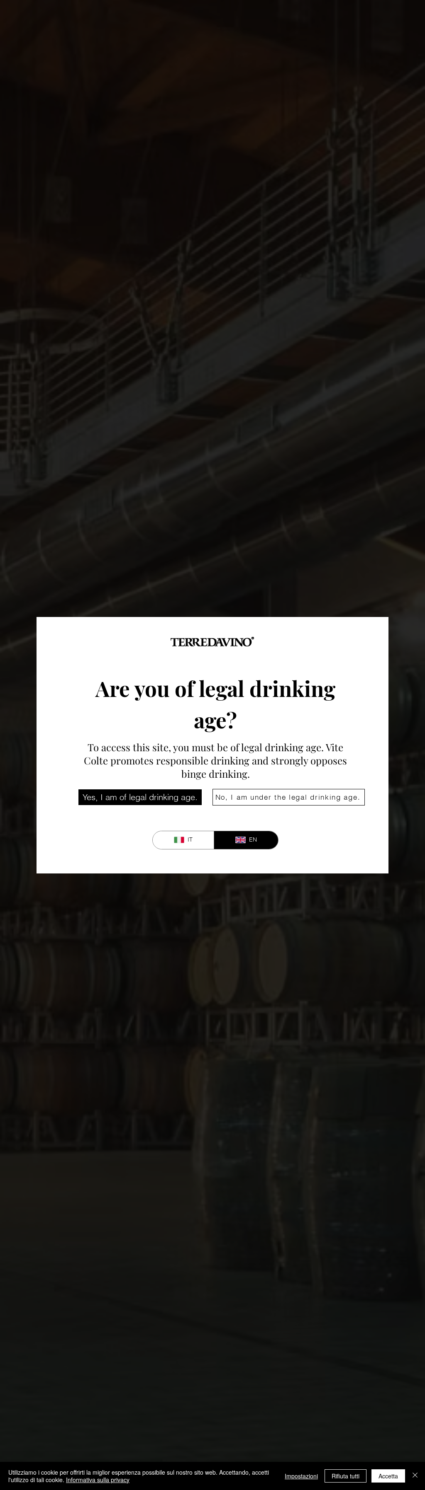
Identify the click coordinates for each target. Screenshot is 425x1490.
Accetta (388, 1476)
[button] (140, 797)
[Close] (415, 1475)
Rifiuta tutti (345, 1476)
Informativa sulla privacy (97, 1479)
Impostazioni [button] (301, 1476)
